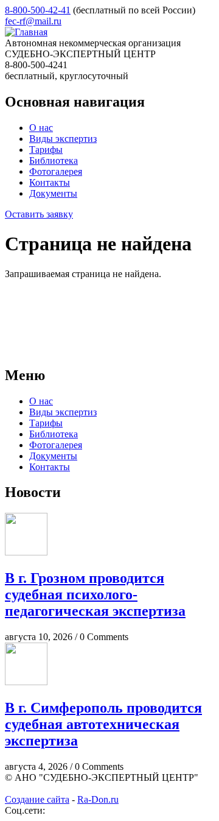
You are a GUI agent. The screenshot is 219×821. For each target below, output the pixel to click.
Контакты (49, 182)
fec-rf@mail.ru (33, 21)
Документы (53, 193)
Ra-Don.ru (98, 799)
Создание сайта (37, 799)
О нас (41, 127)
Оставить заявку (39, 214)
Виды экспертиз (63, 138)
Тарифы (46, 149)
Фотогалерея (55, 171)
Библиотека (53, 160)
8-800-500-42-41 (38, 10)
